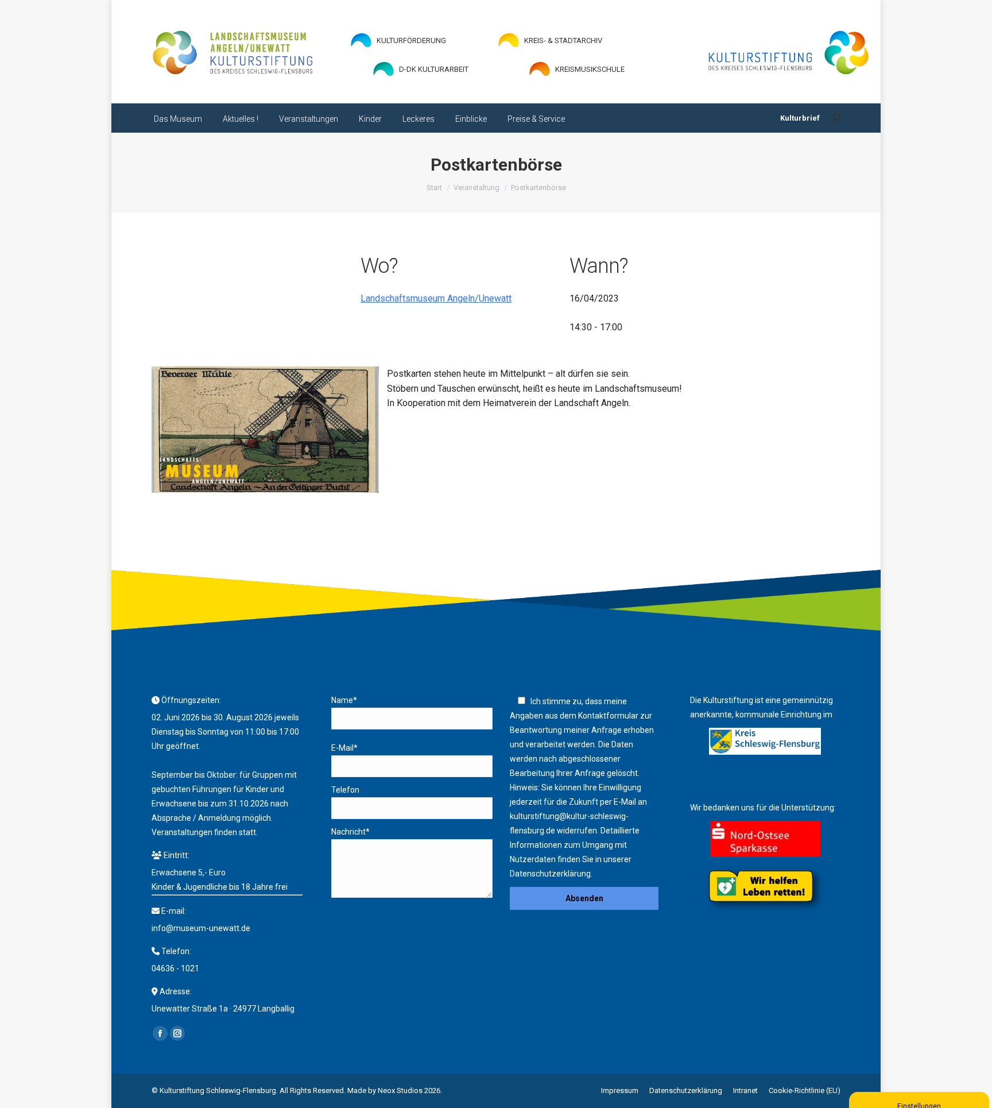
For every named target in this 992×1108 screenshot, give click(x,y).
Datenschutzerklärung (550, 873)
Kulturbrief (800, 118)
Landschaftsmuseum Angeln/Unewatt (436, 298)
